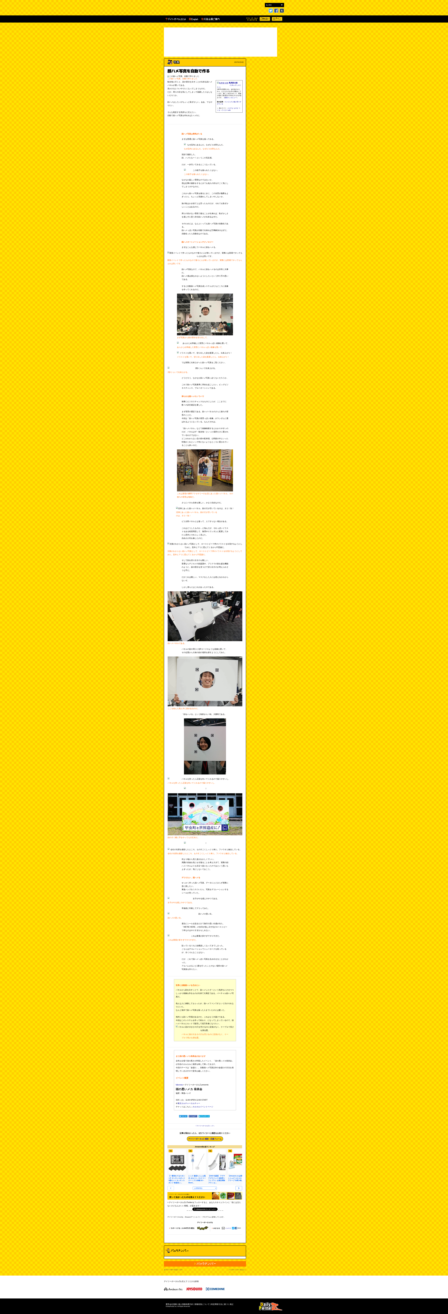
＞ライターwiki (225, 110)
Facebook (276, 10)
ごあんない (265, 19)
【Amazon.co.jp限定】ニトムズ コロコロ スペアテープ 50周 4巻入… (237, 1178)
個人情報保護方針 (185, 1304)
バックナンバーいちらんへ (237, 1270)
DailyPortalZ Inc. (270, 1306)
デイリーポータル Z (175, 9)
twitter (270, 10)
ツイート (183, 1116)
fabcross (179, 1085)
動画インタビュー (231, 97)
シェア (193, 1116)
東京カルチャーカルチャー (189, 1103)
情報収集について (202, 1304)
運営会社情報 (171, 1304)
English (193, 19)
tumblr (282, 10)
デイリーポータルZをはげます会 (252, 19)
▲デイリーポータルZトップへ (173, 1270)
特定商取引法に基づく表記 (222, 1304)
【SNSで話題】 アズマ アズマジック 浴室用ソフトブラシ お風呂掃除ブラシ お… (216, 1179)
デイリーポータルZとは (176, 19)
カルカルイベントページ (203, 1107)
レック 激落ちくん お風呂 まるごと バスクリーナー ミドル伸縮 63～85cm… (197, 1179)
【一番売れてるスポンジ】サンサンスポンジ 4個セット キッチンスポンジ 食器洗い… (177, 1179)
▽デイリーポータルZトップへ (204, 1126)
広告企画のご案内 (210, 19)
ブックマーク (204, 1116)
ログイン (277, 19)
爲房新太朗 (233, 83)
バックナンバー (205, 1264)
